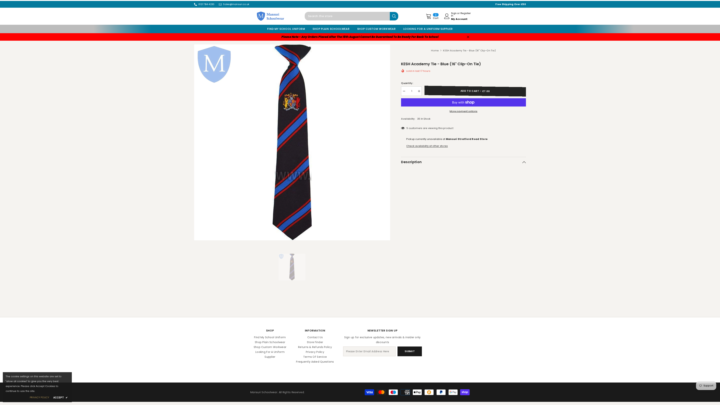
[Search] (351, 16)
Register (465, 13)
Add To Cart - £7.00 (475, 91)
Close (468, 36)
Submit (410, 351)
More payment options (463, 111)
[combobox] (347, 16)
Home (435, 50)
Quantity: (407, 83)
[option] (292, 142)
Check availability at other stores (427, 146)
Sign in (454, 14)
